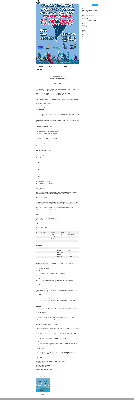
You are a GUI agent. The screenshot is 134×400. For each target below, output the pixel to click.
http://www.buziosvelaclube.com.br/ (44, 365)
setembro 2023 (84, 26)
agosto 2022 (84, 31)
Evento (83, 36)
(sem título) (84, 14)
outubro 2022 (84, 30)
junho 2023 (84, 29)
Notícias (83, 37)
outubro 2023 (84, 25)
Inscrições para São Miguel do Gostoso (88, 11)
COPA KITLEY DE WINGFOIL (42, 393)
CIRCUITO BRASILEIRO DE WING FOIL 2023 (88, 15)
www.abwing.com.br (69, 333)
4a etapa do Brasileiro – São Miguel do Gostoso (89, 10)
